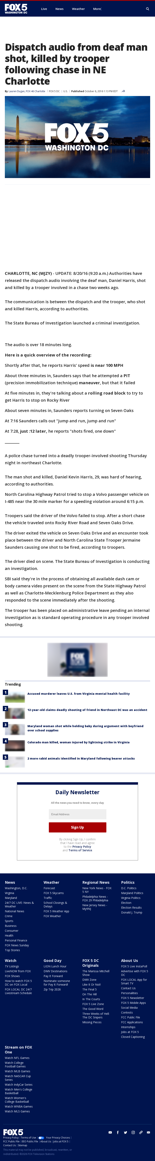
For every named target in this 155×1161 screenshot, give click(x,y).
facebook (118, 1132)
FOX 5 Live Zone (93, 1004)
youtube (110, 1132)
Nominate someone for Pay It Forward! (57, 982)
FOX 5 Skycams (54, 893)
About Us (129, 960)
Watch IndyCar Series (18, 1084)
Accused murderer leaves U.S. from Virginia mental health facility (78, 694)
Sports (9, 921)
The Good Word (92, 1009)
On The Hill (89, 994)
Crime (9, 916)
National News (14, 911)
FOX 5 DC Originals (90, 963)
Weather (51, 882)
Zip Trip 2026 (52, 989)
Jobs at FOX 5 (130, 1032)
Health (9, 935)
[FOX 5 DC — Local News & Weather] (18, 9)
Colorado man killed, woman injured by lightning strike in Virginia (78, 742)
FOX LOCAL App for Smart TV (134, 981)
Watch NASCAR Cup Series (18, 1078)
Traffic (48, 898)
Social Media (129, 1007)
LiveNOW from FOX (18, 971)
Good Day (52, 960)
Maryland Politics (132, 893)
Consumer (11, 931)
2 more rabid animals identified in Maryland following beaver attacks (81, 758)
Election (126, 903)
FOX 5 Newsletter (132, 998)
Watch (10, 960)
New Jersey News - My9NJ (94, 907)
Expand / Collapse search (147, 9)
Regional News (95, 882)
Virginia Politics (130, 898)
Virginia (9, 893)
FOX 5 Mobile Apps (133, 1003)
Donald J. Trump (131, 912)
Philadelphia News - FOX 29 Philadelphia (95, 898)
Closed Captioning (133, 1037)
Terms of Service (80, 850)
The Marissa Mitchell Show (95, 973)
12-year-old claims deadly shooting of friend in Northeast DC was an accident (87, 710)
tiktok (141, 1132)
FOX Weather (52, 916)
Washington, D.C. (16, 888)
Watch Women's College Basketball (17, 1099)
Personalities (129, 993)
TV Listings (12, 966)
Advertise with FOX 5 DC (134, 973)
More (97, 9)
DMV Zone (89, 980)
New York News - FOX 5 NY (96, 890)
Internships (128, 1027)
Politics (127, 882)
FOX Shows (12, 976)
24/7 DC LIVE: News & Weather (19, 904)
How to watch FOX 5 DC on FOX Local (18, 982)
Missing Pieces (92, 1022)
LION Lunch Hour (55, 966)
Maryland (11, 898)
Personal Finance (16, 940)
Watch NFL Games (17, 1058)
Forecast (49, 888)
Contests (127, 1012)
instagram (133, 1132)
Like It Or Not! (91, 984)
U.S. (65, 91)
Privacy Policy (81, 846)
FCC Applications (132, 1022)
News (10, 882)
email (148, 1132)
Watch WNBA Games (19, 1106)
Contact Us (128, 988)
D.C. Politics (128, 888)
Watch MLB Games (17, 1071)
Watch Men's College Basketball (18, 1091)
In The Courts (91, 999)
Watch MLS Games (17, 1111)
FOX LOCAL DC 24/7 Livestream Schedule (18, 991)
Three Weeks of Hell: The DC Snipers (95, 1015)
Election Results (131, 907)
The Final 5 (89, 989)
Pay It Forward (53, 976)
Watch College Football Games (15, 1064)
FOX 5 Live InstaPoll (134, 966)
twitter (125, 1132)
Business (11, 926)
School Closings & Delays (55, 904)
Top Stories (12, 950)
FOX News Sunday (17, 945)
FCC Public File (130, 1017)
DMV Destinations (55, 971)
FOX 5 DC (54, 91)
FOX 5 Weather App (56, 911)
